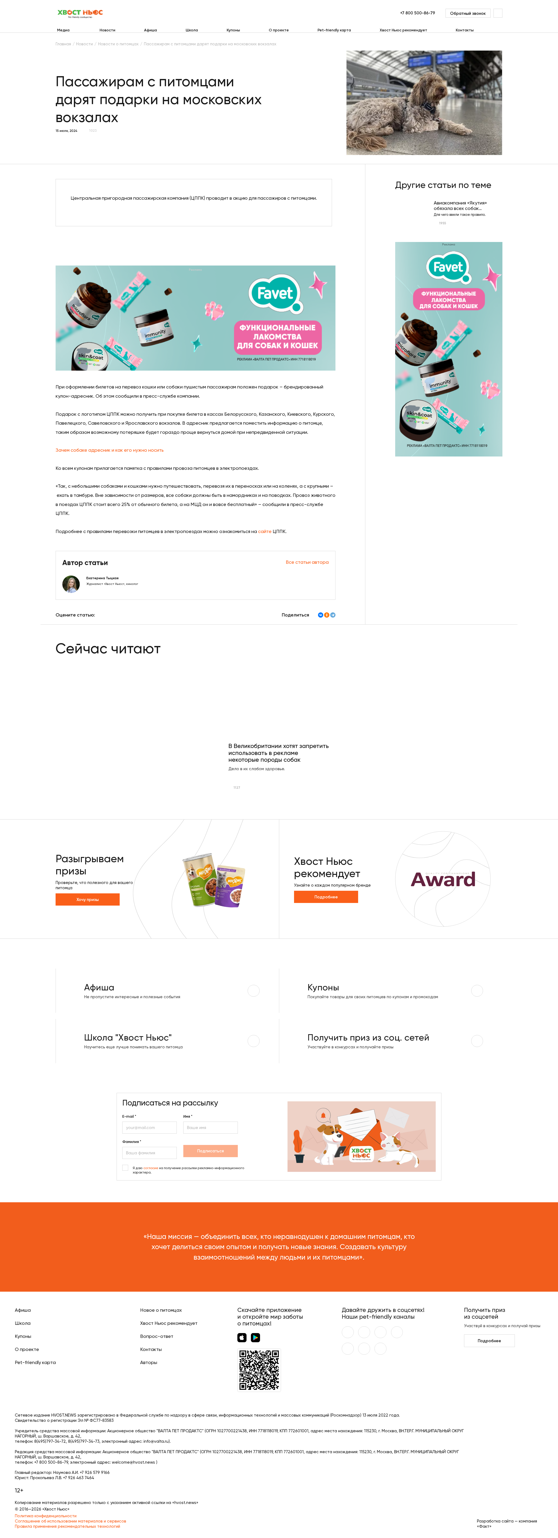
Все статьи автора (307, 562)
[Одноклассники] (326, 615)
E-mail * (129, 1116)
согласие (150, 1168)
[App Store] (242, 1337)
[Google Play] (255, 1337)
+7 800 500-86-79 (417, 12)
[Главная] (81, 13)
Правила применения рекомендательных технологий (67, 1526)
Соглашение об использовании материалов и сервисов (70, 1521)
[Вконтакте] (348, 1332)
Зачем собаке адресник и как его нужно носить (110, 450)
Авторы (148, 1362)
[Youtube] (364, 1332)
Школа (192, 30)
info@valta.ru (155, 1441)
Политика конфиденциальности (46, 1515)
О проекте (279, 30)
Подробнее (326, 896)
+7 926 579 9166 (95, 1472)
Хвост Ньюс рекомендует (403, 30)
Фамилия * (131, 1141)
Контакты (465, 30)
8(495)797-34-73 (83, 1441)
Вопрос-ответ (156, 1336)
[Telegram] (332, 615)
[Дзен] (348, 1349)
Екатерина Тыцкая (102, 578)
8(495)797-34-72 (50, 1441)
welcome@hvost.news (133, 1462)
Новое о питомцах (161, 1310)
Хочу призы (88, 899)
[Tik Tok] (364, 1349)
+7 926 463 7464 (78, 1477)
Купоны (233, 30)
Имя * (187, 1116)
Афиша (150, 30)
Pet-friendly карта (334, 30)
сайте (265, 531)
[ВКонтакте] (320, 615)
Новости (107, 30)
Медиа (63, 30)
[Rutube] (380, 1349)
